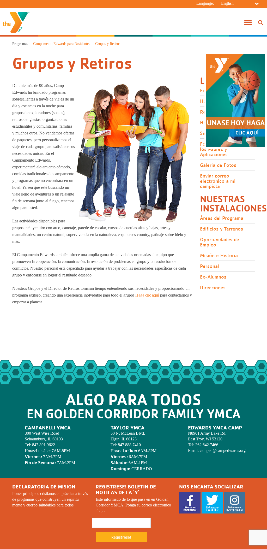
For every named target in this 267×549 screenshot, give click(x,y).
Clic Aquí (247, 132)
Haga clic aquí (147, 295)
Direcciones (213, 288)
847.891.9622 (43, 444)
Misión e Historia (219, 255)
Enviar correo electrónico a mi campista (217, 181)
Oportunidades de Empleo (219, 242)
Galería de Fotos (218, 165)
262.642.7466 (206, 444)
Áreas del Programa (221, 218)
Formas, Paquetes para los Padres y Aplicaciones (225, 149)
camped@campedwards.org (223, 450)
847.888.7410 (129, 444)
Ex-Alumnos (213, 277)
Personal (209, 266)
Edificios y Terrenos (221, 229)
